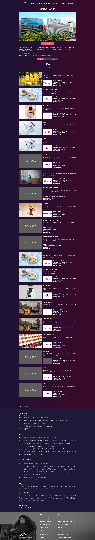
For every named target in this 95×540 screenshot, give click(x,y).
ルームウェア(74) (66, 498)
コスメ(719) (32, 497)
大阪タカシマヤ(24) (47, 445)
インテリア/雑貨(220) (37, 498)
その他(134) (42, 500)
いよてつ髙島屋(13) (32, 449)
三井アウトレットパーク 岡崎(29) (48, 471)
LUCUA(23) (26, 445)
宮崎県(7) (48, 426)
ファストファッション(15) (70, 495)
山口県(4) (43, 423)
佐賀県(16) (31, 426)
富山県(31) (30, 420)
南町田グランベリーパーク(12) (40, 468)
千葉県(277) (45, 418)
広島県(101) (39, 423)
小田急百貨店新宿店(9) (33, 440)
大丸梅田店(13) (67, 445)
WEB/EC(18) (42, 488)
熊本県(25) (40, 426)
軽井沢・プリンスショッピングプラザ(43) (60, 469)
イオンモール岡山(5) (61, 448)
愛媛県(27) (34, 425)
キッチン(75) (44, 498)
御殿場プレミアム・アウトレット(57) (30, 469)
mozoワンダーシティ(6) (60, 443)
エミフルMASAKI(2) (39, 449)
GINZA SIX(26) (47, 441)
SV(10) (41, 486)
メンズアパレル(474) (31, 495)
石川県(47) (35, 420)
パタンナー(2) (51, 486)
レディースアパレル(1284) (23, 495)
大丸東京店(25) (47, 440)
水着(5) (61, 498)
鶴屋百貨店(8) (66, 451)
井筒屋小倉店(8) (40, 451)
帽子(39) (26, 498)
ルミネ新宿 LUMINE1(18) (54, 440)
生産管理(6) (25, 488)
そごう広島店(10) (34, 448)
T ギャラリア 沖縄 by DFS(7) (41, 454)
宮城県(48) (34, 417)
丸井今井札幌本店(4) (47, 437)
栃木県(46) (30, 418)
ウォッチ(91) (66, 497)
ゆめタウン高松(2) (47, 449)
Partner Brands (47, 3)
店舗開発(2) (29, 488)
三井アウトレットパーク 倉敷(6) (29, 475)
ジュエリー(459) (59, 497)
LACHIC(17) (53, 443)
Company (63, 3)
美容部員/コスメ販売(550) (30, 486)
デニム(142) (27, 497)
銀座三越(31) (26, 440)
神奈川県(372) (55, 418)
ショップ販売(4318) (22, 486)
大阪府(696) (35, 421)
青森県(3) (25, 417)
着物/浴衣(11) (23, 500)
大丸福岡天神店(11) (47, 451)
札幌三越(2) (35, 437)
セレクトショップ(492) (40, 495)
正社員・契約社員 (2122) (29, 507)
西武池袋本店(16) (40, 440)
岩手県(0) (29, 417)
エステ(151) (50, 497)
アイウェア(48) (30, 498)
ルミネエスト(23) (71, 440)
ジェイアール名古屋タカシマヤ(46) (29, 443)
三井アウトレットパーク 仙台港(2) (29, 463)
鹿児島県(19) (53, 426)
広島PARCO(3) (54, 448)
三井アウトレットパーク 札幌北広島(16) (30, 461)
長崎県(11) (35, 426)
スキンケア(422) (37, 497)
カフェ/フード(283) (36, 500)
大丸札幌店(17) (40, 437)
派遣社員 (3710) (21, 507)
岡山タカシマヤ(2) (27, 448)
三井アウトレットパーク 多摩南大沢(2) (30, 465)
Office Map (55, 3)
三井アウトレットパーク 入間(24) (54, 466)
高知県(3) (38, 425)
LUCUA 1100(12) (45, 446)
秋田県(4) (38, 417)
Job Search (39, 3)
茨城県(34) (26, 418)
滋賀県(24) (26, 421)
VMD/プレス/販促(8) (64, 486)
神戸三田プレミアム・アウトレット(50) (59, 472)
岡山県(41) (34, 423)
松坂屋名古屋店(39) (40, 443)
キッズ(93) (54, 497)
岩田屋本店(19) (34, 451)
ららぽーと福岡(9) (29, 452)
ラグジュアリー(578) (48, 495)
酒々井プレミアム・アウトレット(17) (67, 466)
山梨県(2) (43, 420)
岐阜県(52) (52, 420)
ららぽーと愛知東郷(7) (68, 443)
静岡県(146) (57, 420)
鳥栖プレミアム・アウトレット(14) (29, 477)
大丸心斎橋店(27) (40, 445)
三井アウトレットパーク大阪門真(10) (34, 474)
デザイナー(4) (45, 486)
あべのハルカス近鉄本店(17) (31, 446)
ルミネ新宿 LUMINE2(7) (63, 440)
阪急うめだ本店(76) (61, 445)
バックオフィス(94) (36, 488)
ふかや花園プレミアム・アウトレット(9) (52, 468)
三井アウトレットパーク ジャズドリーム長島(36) (45, 469)
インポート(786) (55, 495)
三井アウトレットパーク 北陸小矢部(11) (35, 471)
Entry (32, 3)
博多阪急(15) (54, 451)
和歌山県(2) (50, 421)
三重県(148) (67, 420)
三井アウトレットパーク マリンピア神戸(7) (45, 472)
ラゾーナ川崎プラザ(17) (40, 441)
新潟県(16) (26, 420)
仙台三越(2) (32, 438)
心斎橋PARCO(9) (51, 446)
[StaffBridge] (25, 3)
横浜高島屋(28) (32, 441)
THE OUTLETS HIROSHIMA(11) (40, 475)
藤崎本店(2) (42, 438)
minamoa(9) (68, 448)
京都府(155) (31, 421)
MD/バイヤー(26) (57, 486)
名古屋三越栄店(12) (47, 443)
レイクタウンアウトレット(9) (43, 466)
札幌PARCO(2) (54, 437)
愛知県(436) (62, 420)
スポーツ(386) (50, 498)
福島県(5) (46, 417)
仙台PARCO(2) (26, 438)
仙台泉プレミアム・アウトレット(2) (42, 463)
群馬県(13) (35, 418)
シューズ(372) (21, 498)
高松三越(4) (26, 449)
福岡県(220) (26, 426)
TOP (20, 406)
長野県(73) (48, 420)
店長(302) (37, 486)
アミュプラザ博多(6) (36, 452)
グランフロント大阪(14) (33, 445)
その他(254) (52, 488)
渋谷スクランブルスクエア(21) (55, 441)
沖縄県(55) (26, 428)
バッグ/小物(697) (71, 497)
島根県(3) (29, 423)
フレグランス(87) (44, 497)
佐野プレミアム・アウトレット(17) (32, 466)
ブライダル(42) (29, 500)
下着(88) (71, 498)
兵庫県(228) (40, 421)
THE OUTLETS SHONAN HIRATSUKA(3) (66, 468)
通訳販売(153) (47, 488)
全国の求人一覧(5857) (27, 429)
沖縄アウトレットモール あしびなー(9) (30, 479)
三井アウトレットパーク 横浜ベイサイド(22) (57, 465)
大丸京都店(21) (54, 445)
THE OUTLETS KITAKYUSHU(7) (41, 477)
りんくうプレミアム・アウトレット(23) (30, 472)
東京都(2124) (50, 418)
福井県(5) (39, 420)
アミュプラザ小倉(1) (27, 451)
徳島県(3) (25, 425)
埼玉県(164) (40, 418)
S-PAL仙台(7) (37, 438)
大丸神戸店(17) (39, 446)
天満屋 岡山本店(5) (48, 448)
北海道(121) (26, 415)
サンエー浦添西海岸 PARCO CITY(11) (30, 454)
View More (70, 3)
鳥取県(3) (25, 423)
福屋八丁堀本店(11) (41, 448)
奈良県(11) (45, 421)
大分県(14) (44, 426)
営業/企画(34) (71, 486)
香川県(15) (30, 425)
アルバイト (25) (36, 507)
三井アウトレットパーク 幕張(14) (43, 465)
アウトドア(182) (55, 498)
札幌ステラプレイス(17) (28, 437)
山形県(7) (42, 417)
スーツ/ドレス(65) (62, 495)
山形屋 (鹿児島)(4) (60, 451)
